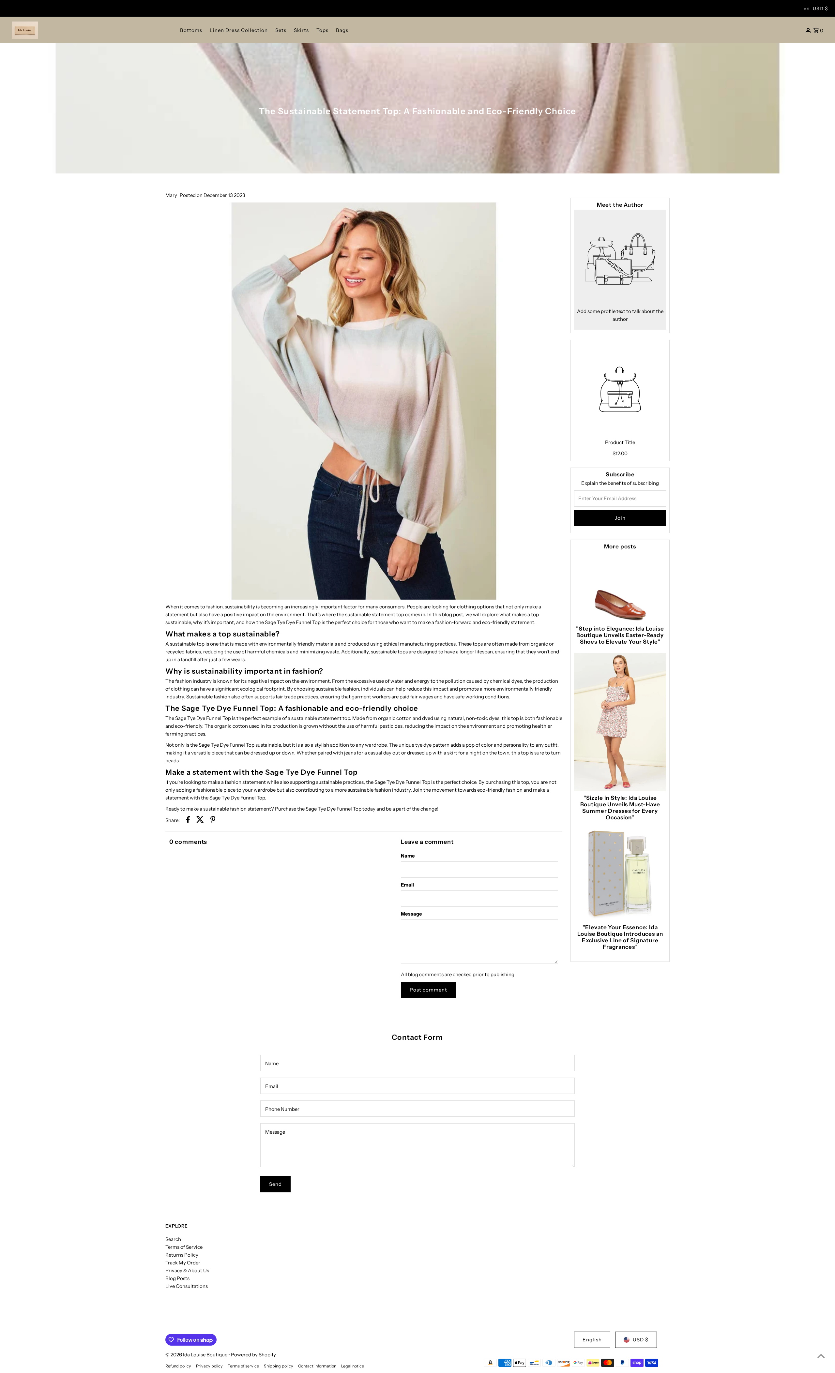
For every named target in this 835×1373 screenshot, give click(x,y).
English (592, 1339)
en (807, 8)
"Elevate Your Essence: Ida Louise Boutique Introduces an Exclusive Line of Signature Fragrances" (620, 937)
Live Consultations (186, 1286)
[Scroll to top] (821, 1356)
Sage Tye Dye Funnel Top (333, 809)
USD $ (820, 8)
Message (411, 914)
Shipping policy (278, 1366)
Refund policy (178, 1366)
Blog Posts (177, 1278)
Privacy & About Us (187, 1270)
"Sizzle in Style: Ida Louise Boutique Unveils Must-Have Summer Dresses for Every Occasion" (620, 808)
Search (173, 1239)
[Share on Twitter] (200, 820)
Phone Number (282, 1109)
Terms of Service (184, 1247)
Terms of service (243, 1366)
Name (408, 856)
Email (407, 885)
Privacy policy (209, 1366)
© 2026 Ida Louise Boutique (196, 1354)
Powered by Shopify (253, 1354)
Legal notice (352, 1366)
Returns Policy (181, 1255)
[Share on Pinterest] (213, 820)
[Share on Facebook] (188, 820)
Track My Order (182, 1263)
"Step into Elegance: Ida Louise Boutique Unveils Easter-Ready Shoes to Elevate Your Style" (620, 635)
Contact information (317, 1366)
